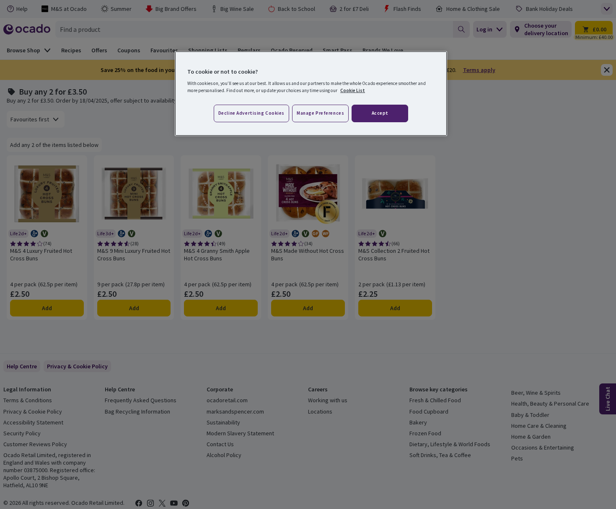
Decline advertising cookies (251, 113)
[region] (311, 93)
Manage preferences (320, 113)
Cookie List (352, 90)
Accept (380, 113)
